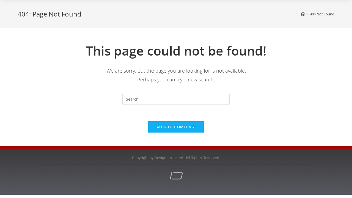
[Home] (303, 14)
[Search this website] (176, 98)
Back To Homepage (176, 126)
